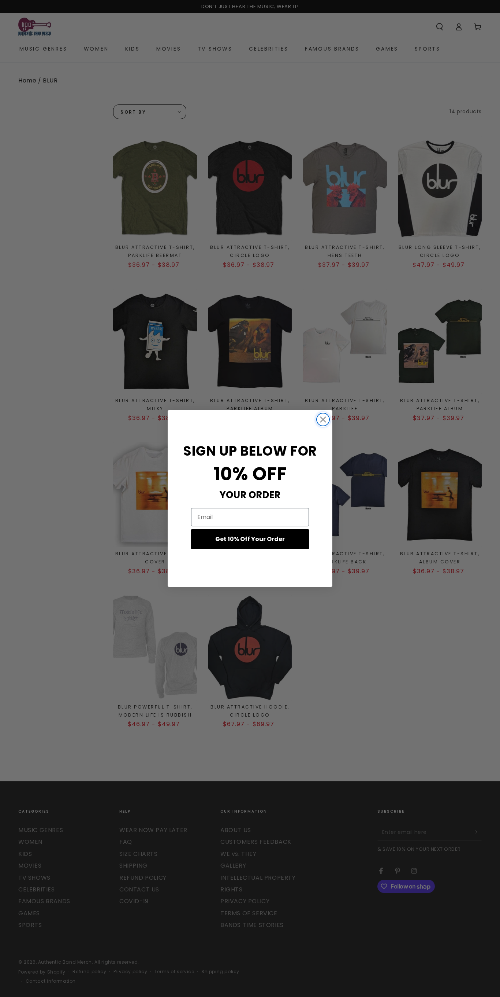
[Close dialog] (323, 419)
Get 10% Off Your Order (250, 539)
